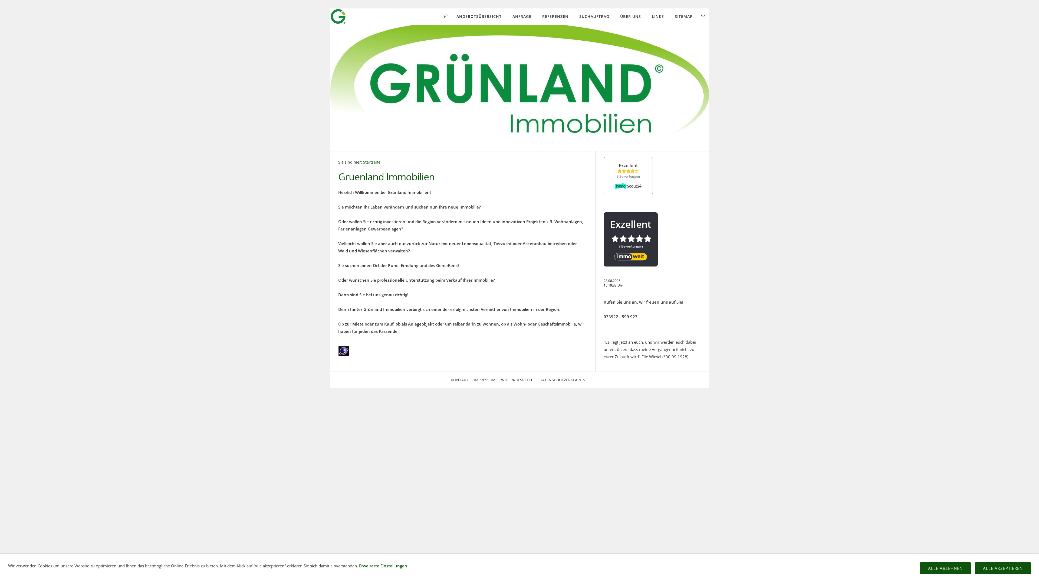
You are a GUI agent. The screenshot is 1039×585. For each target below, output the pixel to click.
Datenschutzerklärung (564, 379)
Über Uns (630, 16)
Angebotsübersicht (479, 16)
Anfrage (521, 16)
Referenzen (555, 16)
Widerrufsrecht (517, 379)
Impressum (485, 379)
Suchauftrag (594, 16)
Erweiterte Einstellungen (383, 565)
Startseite (371, 162)
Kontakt (459, 379)
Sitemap (684, 16)
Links (658, 16)
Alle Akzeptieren (1003, 568)
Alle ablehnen (945, 568)
